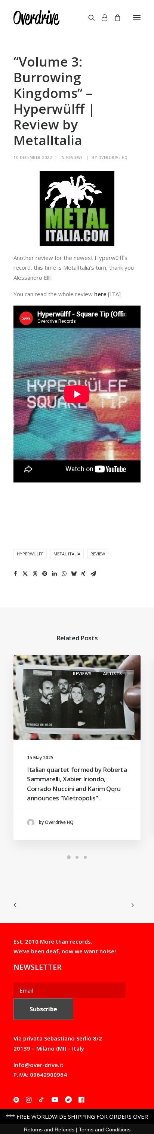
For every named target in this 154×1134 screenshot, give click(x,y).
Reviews (74, 157)
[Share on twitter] (25, 573)
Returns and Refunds (49, 1130)
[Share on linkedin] (54, 573)
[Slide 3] (85, 857)
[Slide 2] (77, 857)
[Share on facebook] (15, 573)
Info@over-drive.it (38, 1065)
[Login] (101, 17)
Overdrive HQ (113, 157)
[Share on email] (93, 573)
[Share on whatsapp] (63, 573)
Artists (112, 673)
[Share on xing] (83, 573)
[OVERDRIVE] (36, 17)
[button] (137, 17)
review (97, 554)
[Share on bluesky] (73, 573)
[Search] (88, 17)
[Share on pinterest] (44, 573)
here (100, 294)
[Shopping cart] (114, 17)
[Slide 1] (69, 857)
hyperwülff (30, 554)
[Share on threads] (34, 573)
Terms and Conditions (104, 1130)
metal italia (66, 554)
